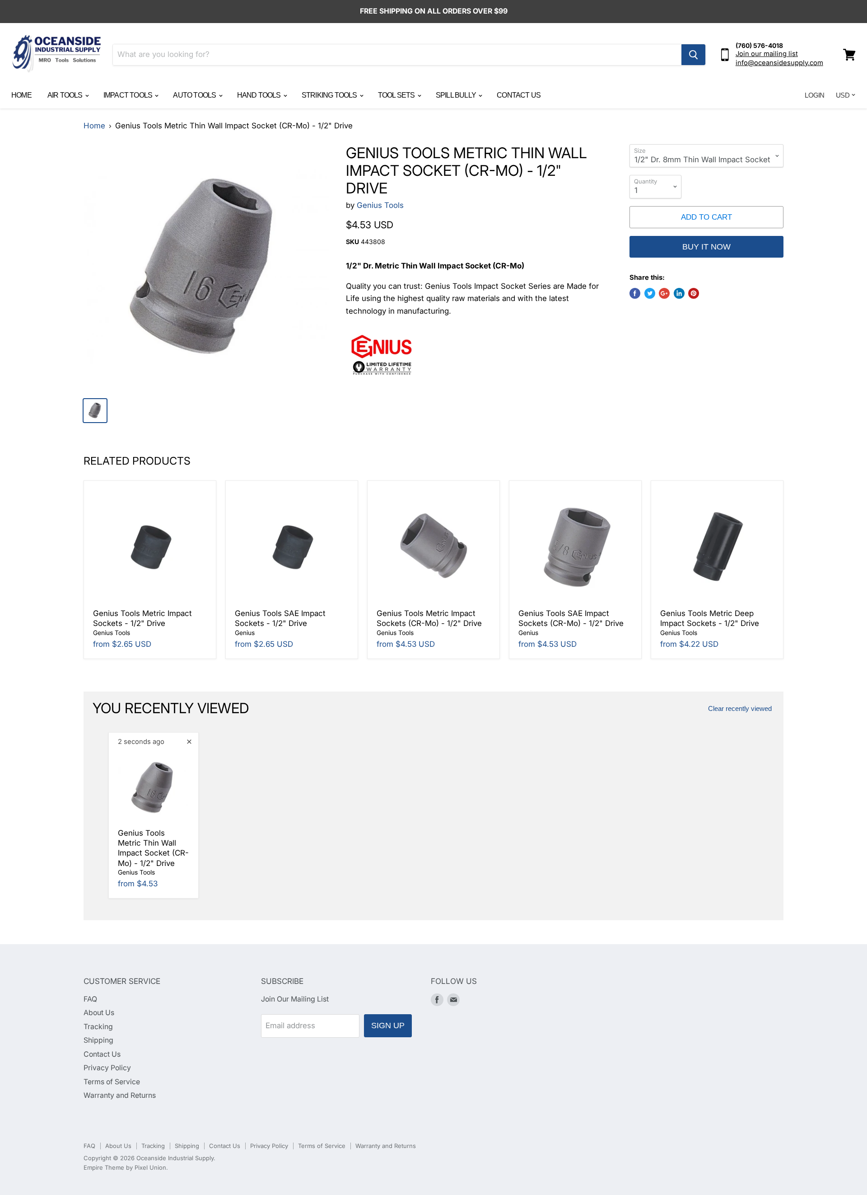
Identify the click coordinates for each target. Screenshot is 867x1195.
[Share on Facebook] (634, 293)
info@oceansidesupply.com (779, 63)
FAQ (90, 999)
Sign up (388, 1025)
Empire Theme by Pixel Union (125, 1167)
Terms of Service (112, 1081)
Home (21, 95)
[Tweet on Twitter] (649, 293)
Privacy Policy (107, 1067)
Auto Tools (195, 95)
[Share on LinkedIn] (679, 293)
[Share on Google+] (664, 293)
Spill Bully (456, 95)
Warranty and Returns (120, 1095)
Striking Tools (330, 95)
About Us (99, 1012)
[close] (189, 741)
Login (814, 95)
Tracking (98, 1026)
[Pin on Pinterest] (693, 293)
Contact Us (519, 95)
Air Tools (65, 95)
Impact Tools (128, 95)
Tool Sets (397, 95)
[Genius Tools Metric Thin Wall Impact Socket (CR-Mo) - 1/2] (206, 267)
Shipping (98, 1040)
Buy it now (706, 246)
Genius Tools (380, 205)
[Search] (693, 54)
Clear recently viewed (740, 708)
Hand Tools (259, 95)
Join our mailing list (767, 54)
